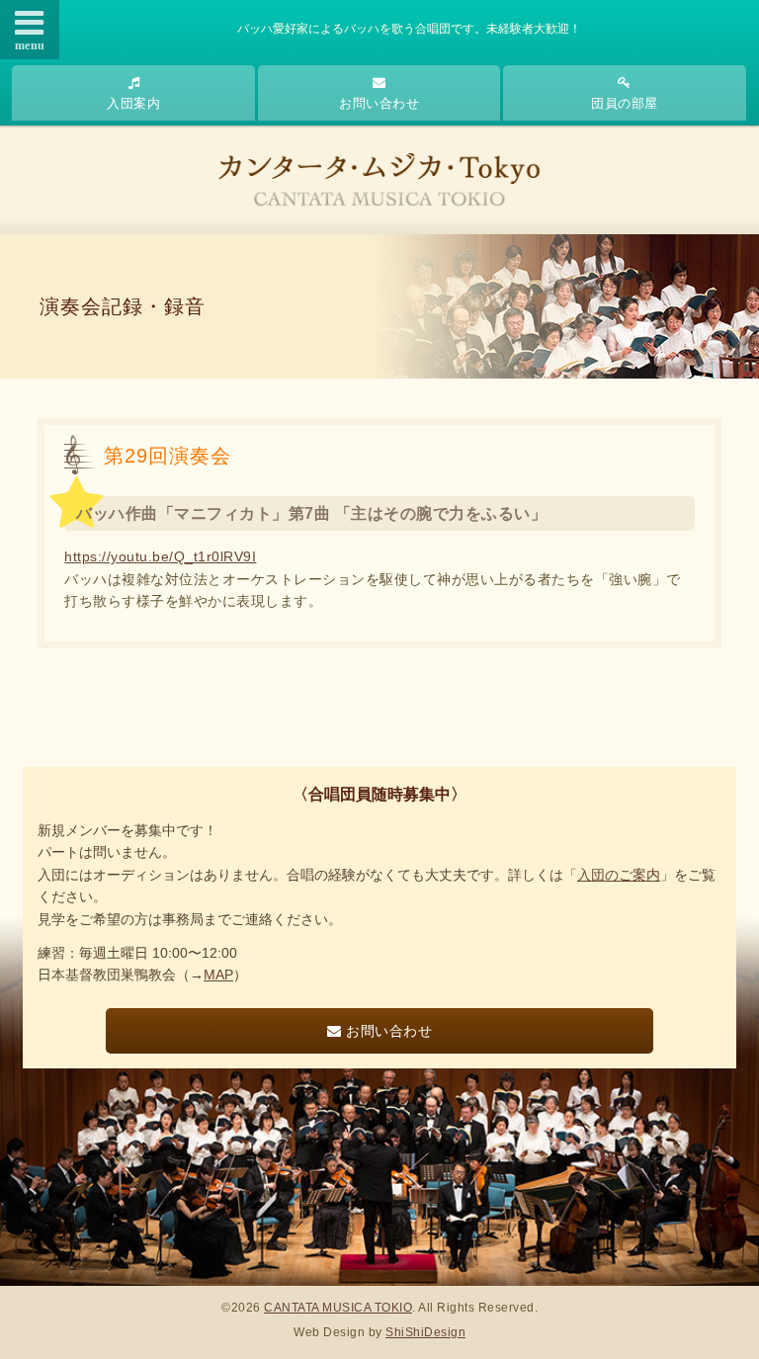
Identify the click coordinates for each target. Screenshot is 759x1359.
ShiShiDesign (425, 1332)
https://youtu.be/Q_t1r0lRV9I (160, 556)
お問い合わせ (379, 103)
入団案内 (133, 103)
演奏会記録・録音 (123, 306)
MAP (218, 974)
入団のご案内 (618, 875)
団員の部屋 (624, 103)
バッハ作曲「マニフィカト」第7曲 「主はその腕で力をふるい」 (311, 513)
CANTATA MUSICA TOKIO (338, 1308)
